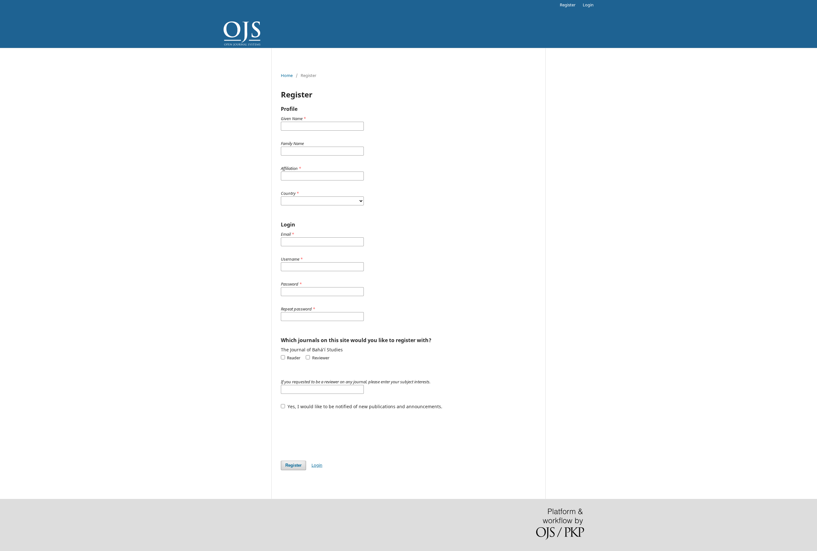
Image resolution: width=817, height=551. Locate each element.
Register (567, 5)
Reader (293, 358)
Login (588, 5)
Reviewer (320, 358)
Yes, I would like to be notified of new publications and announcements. (364, 406)
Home (287, 75)
